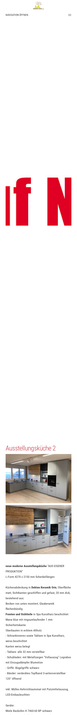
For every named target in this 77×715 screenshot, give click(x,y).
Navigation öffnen (17, 14)
